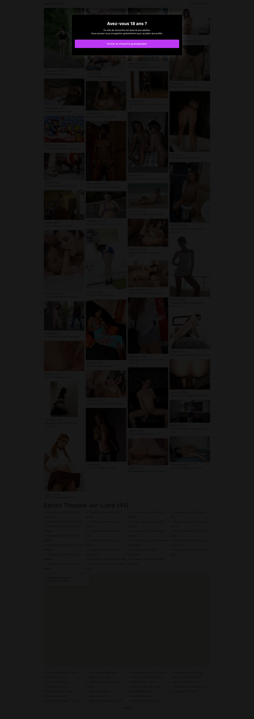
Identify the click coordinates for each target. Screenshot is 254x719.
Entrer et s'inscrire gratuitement (127, 43)
